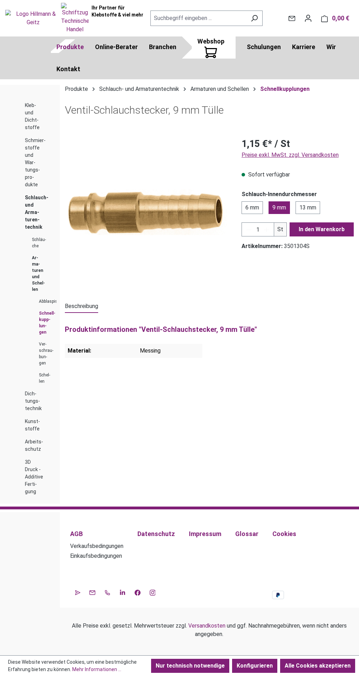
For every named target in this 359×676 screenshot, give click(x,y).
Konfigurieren (255, 665)
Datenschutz (156, 533)
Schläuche (39, 242)
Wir (331, 47)
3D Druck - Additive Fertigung (34, 476)
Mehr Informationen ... (96, 669)
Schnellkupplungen (45, 323)
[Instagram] (152, 592)
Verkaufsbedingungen (96, 546)
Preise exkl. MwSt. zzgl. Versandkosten (290, 155)
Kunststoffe (32, 425)
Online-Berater (116, 47)
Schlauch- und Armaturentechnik (36, 212)
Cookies (284, 533)
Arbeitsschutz (34, 445)
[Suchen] (254, 18)
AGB (76, 533)
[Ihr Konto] (308, 18)
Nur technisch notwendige (190, 665)
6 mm (252, 207)
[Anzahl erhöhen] (266, 229)
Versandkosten (206, 625)
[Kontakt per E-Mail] (292, 18)
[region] (146, 212)
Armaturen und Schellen (38, 273)
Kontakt (68, 69)
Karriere (303, 47)
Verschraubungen (45, 354)
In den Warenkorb (322, 229)
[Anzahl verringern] (249, 229)
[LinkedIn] (122, 592)
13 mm (307, 207)
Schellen (44, 378)
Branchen (162, 47)
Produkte (70, 47)
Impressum (205, 533)
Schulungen (264, 47)
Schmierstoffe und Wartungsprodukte (35, 162)
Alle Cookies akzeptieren (318, 665)
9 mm (279, 207)
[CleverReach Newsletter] (77, 592)
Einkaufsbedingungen (96, 556)
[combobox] (198, 18)
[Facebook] (137, 592)
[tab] (81, 306)
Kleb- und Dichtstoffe (32, 116)
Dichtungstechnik (33, 401)
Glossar (246, 533)
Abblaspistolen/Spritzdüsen (45, 301)
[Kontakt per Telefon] (107, 592)
